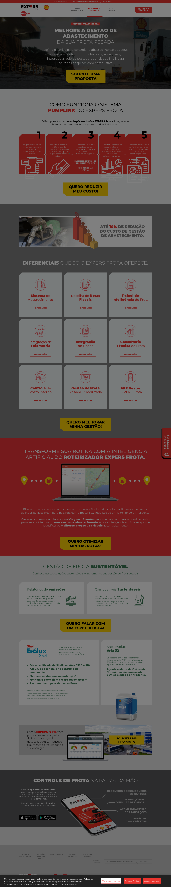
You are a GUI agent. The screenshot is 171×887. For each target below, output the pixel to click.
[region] (85, 881)
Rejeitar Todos (132, 881)
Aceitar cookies (151, 881)
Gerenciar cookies (111, 881)
